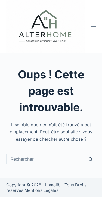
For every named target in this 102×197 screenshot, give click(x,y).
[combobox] (46, 159)
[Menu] (93, 26)
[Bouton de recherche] (90, 159)
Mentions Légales (41, 190)
